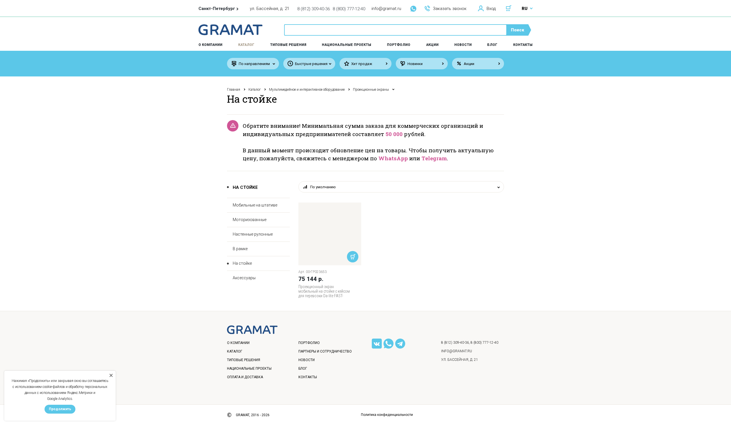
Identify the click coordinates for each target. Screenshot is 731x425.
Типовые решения (288, 45)
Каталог (246, 45)
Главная (233, 90)
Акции (432, 45)
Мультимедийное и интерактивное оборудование (307, 90)
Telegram (434, 158)
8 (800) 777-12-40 (349, 8)
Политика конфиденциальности (387, 415)
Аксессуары (244, 278)
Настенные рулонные (253, 234)
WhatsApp (393, 158)
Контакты (523, 45)
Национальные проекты (346, 45)
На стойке (242, 263)
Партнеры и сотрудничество (325, 351)
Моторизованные (249, 219)
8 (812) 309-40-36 (313, 8)
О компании (238, 343)
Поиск (517, 30)
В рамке (240, 248)
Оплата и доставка (245, 377)
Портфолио (398, 45)
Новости (463, 45)
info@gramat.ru (386, 8)
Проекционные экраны (371, 90)
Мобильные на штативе (255, 205)
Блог (492, 45)
